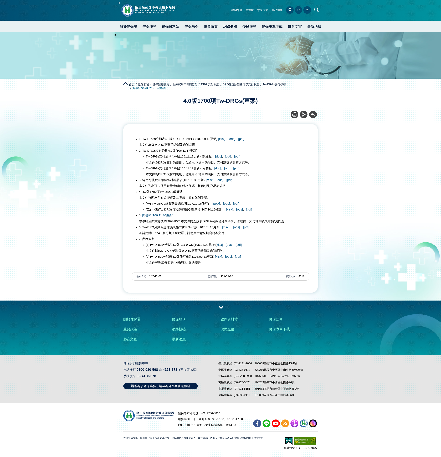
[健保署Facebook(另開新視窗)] (257, 423)
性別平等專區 (130, 438)
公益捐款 (259, 438)
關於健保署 (128, 26)
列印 (294, 112)
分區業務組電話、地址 (290, 10)
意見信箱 (262, 10)
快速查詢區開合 (316, 10)
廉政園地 (277, 10)
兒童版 (250, 10)
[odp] (226, 203)
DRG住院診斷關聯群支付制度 (241, 84)
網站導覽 (236, 10)
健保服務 (149, 26)
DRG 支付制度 (210, 84)
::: (119, 2)
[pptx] (216, 203)
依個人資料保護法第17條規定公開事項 (231, 438)
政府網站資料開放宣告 (184, 438)
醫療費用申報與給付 (185, 84)
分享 (303, 112)
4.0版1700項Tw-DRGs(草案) (149, 87)
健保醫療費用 (161, 84)
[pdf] (241, 139)
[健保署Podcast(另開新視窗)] (294, 423)
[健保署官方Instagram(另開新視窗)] (313, 423)
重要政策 (211, 26)
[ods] (231, 139)
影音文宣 (295, 26)
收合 (221, 307)
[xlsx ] (226, 227)
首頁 (131, 84)
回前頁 (313, 112)
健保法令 (191, 26)
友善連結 (203, 438)
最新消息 (314, 26)
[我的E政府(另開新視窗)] (289, 441)
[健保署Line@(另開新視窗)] (266, 423)
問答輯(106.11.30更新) (157, 215)
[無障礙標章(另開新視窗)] (305, 441)
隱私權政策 (146, 438)
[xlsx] (221, 139)
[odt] (228, 156)
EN (299, 9)
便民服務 (249, 26)
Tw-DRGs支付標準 (274, 84)
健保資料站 (170, 26)
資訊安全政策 (162, 438)
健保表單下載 (272, 26)
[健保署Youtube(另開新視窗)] (276, 423)
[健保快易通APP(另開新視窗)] (304, 423)
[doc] (218, 156)
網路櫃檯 (230, 26)
